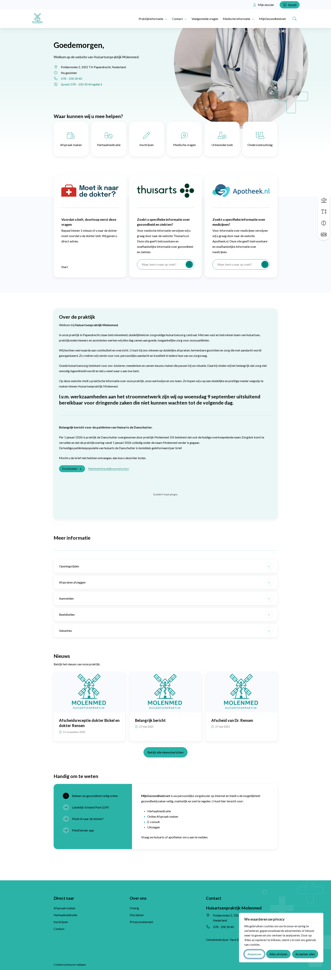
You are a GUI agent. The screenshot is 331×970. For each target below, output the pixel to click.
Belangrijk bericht (150, 720)
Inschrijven (146, 145)
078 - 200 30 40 (223, 927)
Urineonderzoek (222, 145)
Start (64, 267)
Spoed (292, 5)
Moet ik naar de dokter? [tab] (88, 819)
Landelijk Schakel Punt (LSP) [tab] (90, 807)
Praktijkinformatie (151, 19)
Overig (134, 908)
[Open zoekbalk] (295, 19)
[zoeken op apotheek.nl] (265, 264)
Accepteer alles (305, 954)
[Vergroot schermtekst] (323, 211)
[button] (323, 199)
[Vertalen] (323, 234)
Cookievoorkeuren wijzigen (70, 964)
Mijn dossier (265, 5)
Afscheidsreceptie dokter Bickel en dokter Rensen (89, 723)
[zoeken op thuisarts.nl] (189, 264)
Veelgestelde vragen (205, 19)
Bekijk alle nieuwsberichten (165, 752)
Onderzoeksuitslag (260, 145)
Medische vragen (184, 145)
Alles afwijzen (278, 954)
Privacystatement (141, 922)
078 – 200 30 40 (71, 78)
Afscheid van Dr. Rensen (232, 720)
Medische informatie (236, 19)
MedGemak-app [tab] (83, 830)
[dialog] (281, 937)
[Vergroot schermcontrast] (323, 223)
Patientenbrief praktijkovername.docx (108, 468)
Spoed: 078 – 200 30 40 (81, 84)
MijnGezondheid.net (272, 19)
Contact (177, 19)
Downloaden (69, 468)
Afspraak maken (71, 145)
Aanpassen (254, 954)
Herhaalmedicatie (108, 145)
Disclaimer (137, 915)
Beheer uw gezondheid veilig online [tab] (95, 796)
